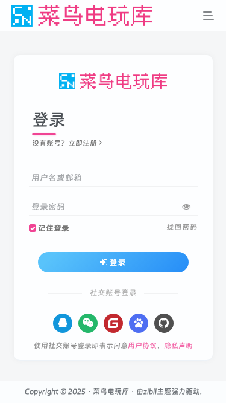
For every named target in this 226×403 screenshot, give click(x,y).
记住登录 (53, 228)
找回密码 (182, 226)
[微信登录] (88, 323)
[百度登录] (138, 323)
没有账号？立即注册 (64, 143)
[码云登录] (113, 323)
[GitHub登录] (164, 323)
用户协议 (142, 345)
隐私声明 (178, 345)
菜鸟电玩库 (111, 391)
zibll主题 (157, 391)
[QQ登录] (62, 323)
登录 (117, 262)
